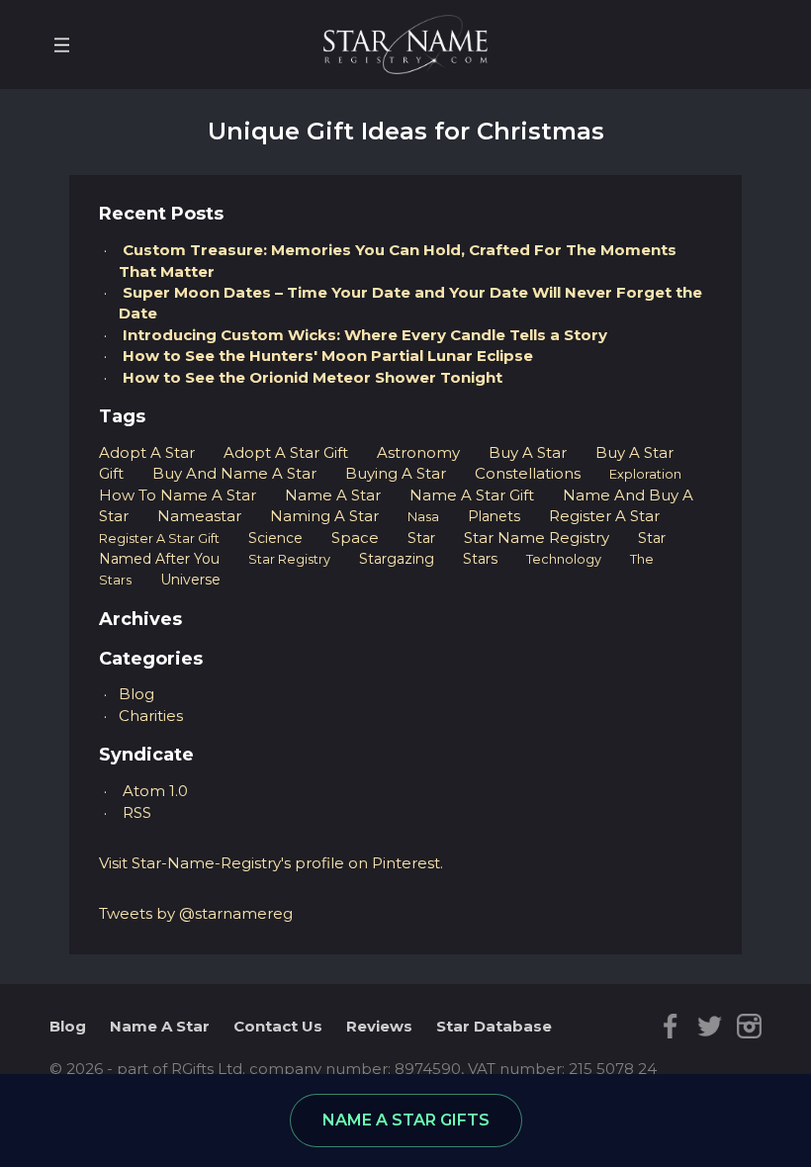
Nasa (423, 516)
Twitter (709, 1026)
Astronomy (418, 452)
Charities (151, 715)
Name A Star (333, 495)
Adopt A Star (147, 452)
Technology (563, 559)
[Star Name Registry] (405, 43)
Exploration (645, 474)
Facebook (670, 1026)
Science (275, 538)
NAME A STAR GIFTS (406, 1120)
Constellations (528, 473)
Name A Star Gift (471, 495)
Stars (480, 559)
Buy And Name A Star (234, 473)
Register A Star (604, 515)
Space (355, 537)
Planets (494, 516)
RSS (137, 812)
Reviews (379, 1026)
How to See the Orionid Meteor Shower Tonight (312, 377)
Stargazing (396, 559)
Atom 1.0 (155, 790)
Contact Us (277, 1026)
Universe (190, 579)
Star (421, 538)
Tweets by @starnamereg (196, 913)
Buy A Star (528, 452)
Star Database (494, 1026)
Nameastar (199, 515)
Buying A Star (395, 473)
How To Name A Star (177, 495)
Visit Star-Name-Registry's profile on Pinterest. (271, 862)
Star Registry (289, 559)
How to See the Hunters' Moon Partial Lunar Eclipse (328, 355)
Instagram (749, 1026)
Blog (136, 693)
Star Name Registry (536, 537)
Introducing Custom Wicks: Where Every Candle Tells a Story (365, 334)
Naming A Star (324, 515)
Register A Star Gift (159, 538)
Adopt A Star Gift (286, 452)
